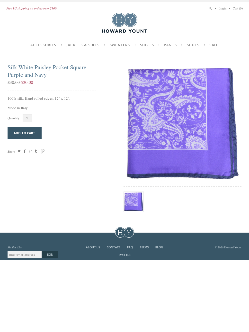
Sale (214, 45)
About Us (93, 247)
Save (43, 151)
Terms (145, 247)
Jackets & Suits (83, 45)
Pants (170, 45)
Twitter (124, 255)
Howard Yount (124, 22)
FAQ (130, 247)
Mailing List (15, 247)
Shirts (147, 45)
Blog (159, 247)
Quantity (13, 118)
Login (223, 8)
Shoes (193, 45)
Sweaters (120, 45)
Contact (114, 247)
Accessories (43, 45)
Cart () (238, 8)
